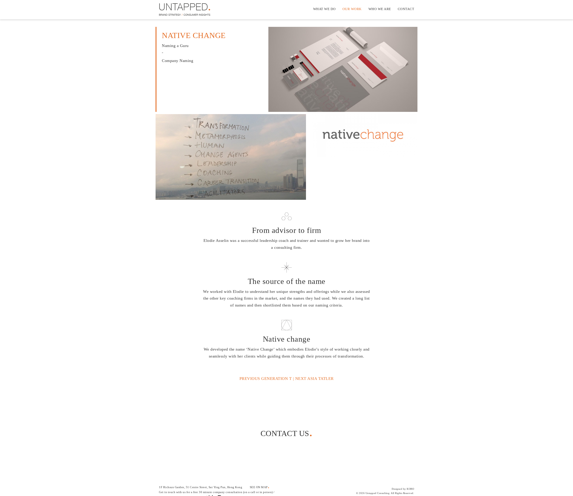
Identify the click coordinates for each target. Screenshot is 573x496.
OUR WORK (352, 9)
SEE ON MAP (259, 487)
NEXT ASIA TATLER (314, 378)
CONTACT (406, 9)
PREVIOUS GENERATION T (265, 378)
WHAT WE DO (324, 9)
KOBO (410, 488)
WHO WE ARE (379, 9)
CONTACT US (285, 433)
